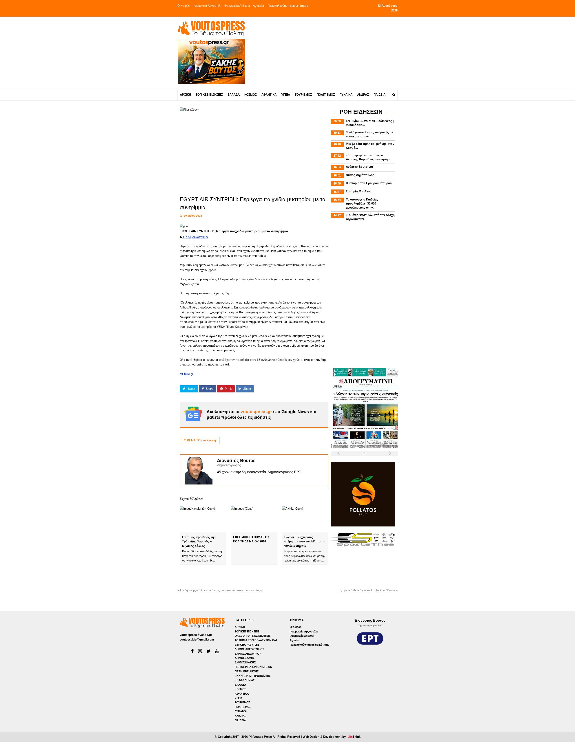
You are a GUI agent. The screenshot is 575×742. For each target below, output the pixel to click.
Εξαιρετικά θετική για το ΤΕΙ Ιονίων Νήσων (366, 590)
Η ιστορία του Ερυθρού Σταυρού (369, 183)
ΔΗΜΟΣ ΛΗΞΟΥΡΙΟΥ (248, 653)
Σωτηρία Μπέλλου (359, 191)
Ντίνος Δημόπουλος (360, 175)
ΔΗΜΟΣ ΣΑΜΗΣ (245, 658)
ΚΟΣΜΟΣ (240, 689)
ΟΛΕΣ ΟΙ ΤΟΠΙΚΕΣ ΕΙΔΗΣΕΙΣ (252, 635)
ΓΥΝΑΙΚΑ (241, 711)
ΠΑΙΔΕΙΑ (240, 720)
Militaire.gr (186, 374)
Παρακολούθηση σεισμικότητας (288, 5)
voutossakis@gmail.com (197, 639)
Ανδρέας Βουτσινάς (360, 166)
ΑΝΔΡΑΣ (240, 716)
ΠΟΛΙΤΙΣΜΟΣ (243, 707)
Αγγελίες (258, 5)
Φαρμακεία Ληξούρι (237, 5)
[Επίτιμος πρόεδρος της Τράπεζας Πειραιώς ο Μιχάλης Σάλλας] (203, 519)
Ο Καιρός (183, 5)
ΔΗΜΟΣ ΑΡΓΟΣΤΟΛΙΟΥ (249, 649)
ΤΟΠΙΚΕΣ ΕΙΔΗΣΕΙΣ (247, 631)
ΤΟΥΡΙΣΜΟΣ (242, 702)
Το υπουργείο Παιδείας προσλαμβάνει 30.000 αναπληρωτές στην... (362, 203)
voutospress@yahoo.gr (196, 634)
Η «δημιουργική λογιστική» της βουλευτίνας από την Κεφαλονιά (221, 590)
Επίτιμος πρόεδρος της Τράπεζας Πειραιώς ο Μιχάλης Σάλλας (198, 541)
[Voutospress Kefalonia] (211, 28)
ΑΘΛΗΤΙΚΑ (242, 693)
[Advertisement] (327, 52)
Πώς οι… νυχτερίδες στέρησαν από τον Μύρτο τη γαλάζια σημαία (304, 541)
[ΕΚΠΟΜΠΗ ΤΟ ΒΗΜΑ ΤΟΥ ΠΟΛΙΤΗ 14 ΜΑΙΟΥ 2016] (254, 519)
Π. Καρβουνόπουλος (195, 237)
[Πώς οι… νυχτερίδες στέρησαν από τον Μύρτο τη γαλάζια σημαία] (305, 519)
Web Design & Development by (331, 736)
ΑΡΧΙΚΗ (240, 627)
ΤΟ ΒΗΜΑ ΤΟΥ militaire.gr (199, 440)
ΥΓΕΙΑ (239, 698)
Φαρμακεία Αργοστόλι (207, 5)
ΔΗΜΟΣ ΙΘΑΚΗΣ (245, 662)
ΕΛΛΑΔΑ (240, 684)
